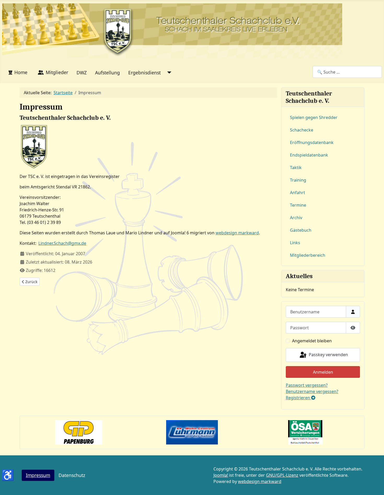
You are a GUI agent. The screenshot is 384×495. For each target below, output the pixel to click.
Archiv (296, 217)
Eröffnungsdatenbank (312, 142)
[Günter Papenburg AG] (78, 432)
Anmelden (323, 372)
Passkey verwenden (328, 354)
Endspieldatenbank (309, 155)
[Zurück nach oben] (375, 485)
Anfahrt (297, 192)
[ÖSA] (305, 432)
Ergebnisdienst (144, 72)
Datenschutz (72, 475)
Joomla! (220, 475)
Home (20, 72)
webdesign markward (237, 233)
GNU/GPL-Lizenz (282, 475)
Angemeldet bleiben (312, 341)
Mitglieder (57, 72)
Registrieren (298, 398)
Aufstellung (107, 72)
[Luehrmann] (192, 432)
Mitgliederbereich (307, 255)
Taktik (296, 167)
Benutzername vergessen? (312, 391)
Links (295, 243)
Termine (298, 205)
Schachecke (301, 130)
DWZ (82, 72)
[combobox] (347, 72)
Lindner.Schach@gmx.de (62, 243)
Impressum (38, 475)
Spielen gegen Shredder (314, 117)
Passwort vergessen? (307, 385)
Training (298, 180)
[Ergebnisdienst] (168, 72)
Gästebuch (300, 230)
